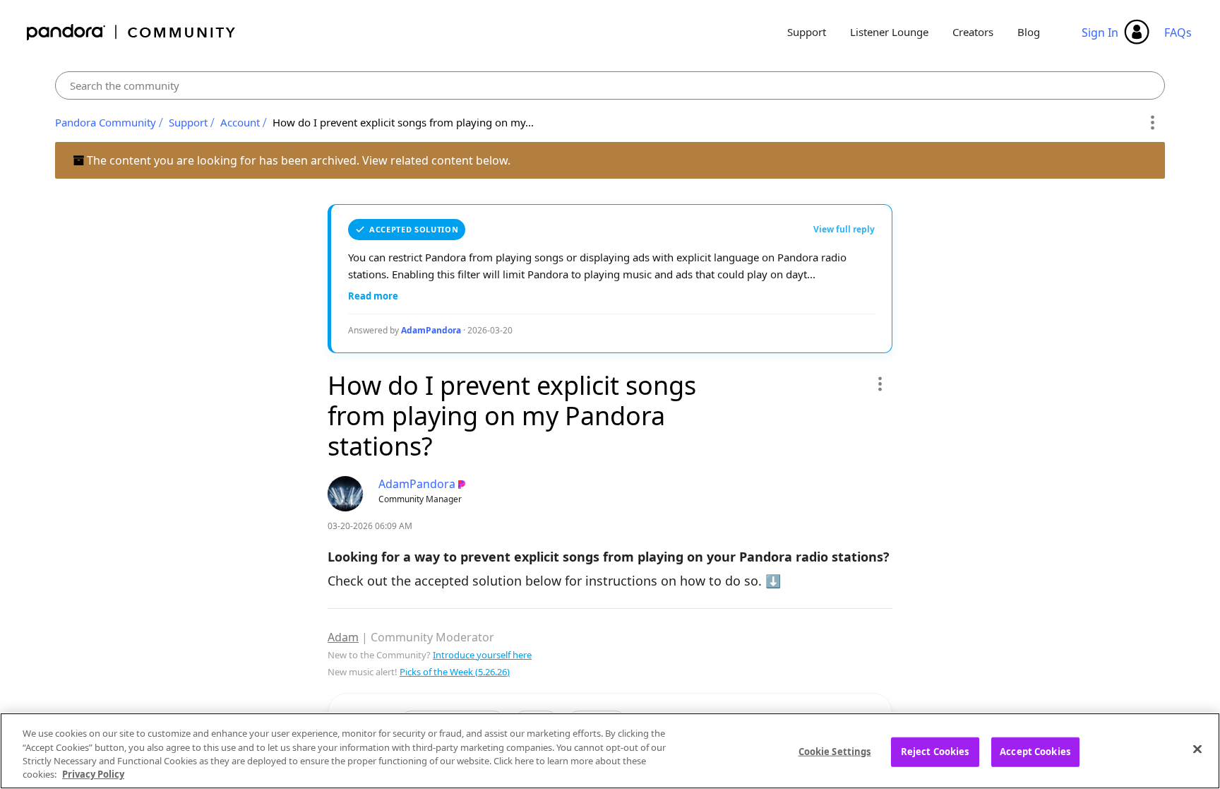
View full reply (844, 229)
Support (806, 32)
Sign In (1100, 32)
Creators (972, 32)
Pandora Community (132, 32)
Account (240, 122)
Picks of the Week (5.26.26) (455, 671)
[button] (879, 383)
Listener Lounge (889, 32)
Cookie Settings (835, 751)
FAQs (1178, 32)
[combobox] (610, 85)
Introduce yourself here (482, 654)
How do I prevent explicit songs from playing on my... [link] (403, 122)
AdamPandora (431, 330)
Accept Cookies (1035, 751)
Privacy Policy (93, 774)
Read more (373, 296)
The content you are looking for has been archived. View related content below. (297, 160)
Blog (1028, 32)
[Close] (1197, 748)
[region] (610, 751)
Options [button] (1152, 122)
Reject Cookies (935, 751)
